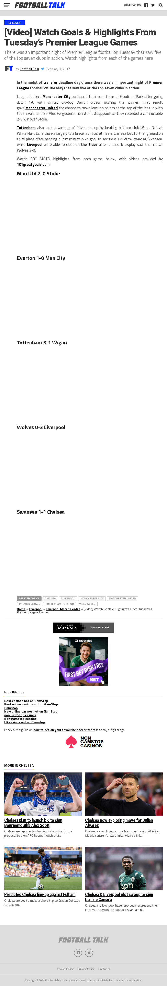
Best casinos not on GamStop (26, 700)
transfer (50, 82)
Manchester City (56, 96)
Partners (104, 969)
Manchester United (41, 108)
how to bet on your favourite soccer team (64, 729)
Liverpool (34, 144)
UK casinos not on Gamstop (24, 722)
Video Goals (87, 604)
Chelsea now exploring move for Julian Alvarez (119, 823)
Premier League (29, 604)
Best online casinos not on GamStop (31, 704)
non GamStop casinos (20, 715)
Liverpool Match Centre (63, 608)
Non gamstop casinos (20, 718)
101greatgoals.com (33, 164)
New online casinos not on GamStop (30, 711)
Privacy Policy (85, 969)
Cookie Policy (65, 969)
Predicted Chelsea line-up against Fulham (39, 894)
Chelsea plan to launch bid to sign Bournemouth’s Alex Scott (33, 823)
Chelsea (50, 598)
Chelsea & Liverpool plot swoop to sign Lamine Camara (119, 897)
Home (21, 608)
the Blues (89, 144)
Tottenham (26, 127)
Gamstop (11, 707)
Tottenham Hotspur (59, 604)
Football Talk (29, 68)
